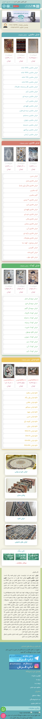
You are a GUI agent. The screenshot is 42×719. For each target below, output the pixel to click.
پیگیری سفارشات (34, 708)
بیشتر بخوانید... (21, 563)
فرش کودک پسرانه (31, 322)
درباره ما (38, 679)
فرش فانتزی (29, 143)
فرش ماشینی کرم (31, 91)
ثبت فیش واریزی (35, 703)
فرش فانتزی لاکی (31, 219)
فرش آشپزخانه (32, 252)
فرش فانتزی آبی (32, 228)
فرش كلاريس (33, 247)
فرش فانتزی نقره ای (30, 214)
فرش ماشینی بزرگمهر (30, 129)
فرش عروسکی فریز (31, 303)
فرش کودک (29, 266)
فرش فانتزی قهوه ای (30, 209)
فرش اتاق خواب (32, 257)
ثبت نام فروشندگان (35, 699)
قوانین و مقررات (35, 675)
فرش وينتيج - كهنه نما (29, 242)
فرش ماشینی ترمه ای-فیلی (28, 110)
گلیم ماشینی (33, 195)
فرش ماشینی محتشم (30, 115)
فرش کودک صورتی (31, 337)
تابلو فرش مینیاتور (31, 407)
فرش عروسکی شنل (31, 298)
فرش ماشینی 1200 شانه (29, 67)
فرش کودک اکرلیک (31, 313)
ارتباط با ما (37, 683)
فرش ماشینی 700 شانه (29, 77)
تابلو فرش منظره (31, 392)
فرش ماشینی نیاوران (30, 120)
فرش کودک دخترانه (30, 317)
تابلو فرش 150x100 (30, 445)
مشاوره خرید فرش (35, 687)
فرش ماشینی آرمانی (30, 134)
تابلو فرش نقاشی (31, 402)
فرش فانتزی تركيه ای (30, 233)
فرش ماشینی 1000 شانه (29, 72)
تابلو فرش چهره (32, 411)
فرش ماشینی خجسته (30, 125)
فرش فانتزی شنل (31, 180)
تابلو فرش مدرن (32, 416)
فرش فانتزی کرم (31, 204)
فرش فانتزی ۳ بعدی (30, 200)
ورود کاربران (5, 2)
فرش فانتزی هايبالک (30, 238)
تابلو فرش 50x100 (31, 440)
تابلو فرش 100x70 (31, 431)
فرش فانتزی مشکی (31, 223)
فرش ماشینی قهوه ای (30, 106)
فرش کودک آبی (32, 346)
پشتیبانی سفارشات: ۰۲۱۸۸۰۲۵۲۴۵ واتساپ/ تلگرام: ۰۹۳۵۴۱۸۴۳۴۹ (18, 26)
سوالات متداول (36, 695)
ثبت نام (11, 2)
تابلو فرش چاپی (32, 426)
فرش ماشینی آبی (31, 101)
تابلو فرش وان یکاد (31, 397)
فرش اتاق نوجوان (31, 332)
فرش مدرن (33, 176)
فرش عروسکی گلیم (31, 308)
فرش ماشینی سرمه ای (30, 96)
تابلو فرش (30, 360)
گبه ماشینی (33, 190)
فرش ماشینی (28, 35)
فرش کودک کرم (32, 351)
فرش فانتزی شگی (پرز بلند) (28, 185)
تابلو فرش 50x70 (31, 435)
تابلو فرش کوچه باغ (30, 421)
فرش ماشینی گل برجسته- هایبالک (25, 86)
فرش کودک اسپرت (31, 327)
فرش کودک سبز (32, 341)
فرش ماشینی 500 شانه (29, 82)
